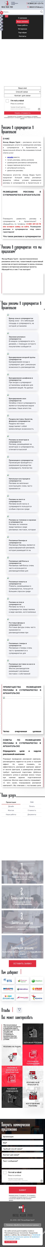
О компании (22, 18)
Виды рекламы (22, 22)
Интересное (22, 29)
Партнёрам (22, 32)
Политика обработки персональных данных (22, 1225)
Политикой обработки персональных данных (22, 1236)
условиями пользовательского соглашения (23, 1197)
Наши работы (22, 25)
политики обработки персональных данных (30, 118)
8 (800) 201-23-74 (35, 3)
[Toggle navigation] (6, 16)
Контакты (22, 36)
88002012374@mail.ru (36, 7)
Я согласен (11, 1242)
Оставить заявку (22, 963)
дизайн (10, 157)
